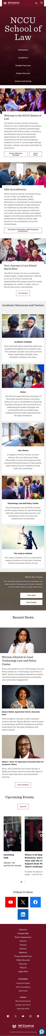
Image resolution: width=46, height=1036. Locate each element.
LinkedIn (38, 1016)
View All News (23, 785)
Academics (23, 58)
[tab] (21, 882)
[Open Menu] (41, 3)
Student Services (23, 66)
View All (23, 806)
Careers (23, 945)
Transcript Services (23, 956)
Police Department (23, 937)
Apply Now (23, 971)
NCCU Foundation (23, 987)
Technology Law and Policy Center (23, 503)
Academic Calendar (23, 342)
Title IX (23, 968)
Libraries (23, 930)
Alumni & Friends (23, 983)
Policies (23, 949)
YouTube (23, 1016)
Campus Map (23, 933)
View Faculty (31, 602)
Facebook (8, 1016)
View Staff (31, 595)
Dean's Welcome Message (15, 154)
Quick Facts (23, 991)
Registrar (23, 952)
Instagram (30, 1016)
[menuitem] (8, 1016)
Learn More (37, 154)
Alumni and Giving (23, 81)
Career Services (23, 73)
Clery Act (23, 964)
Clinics (23, 392)
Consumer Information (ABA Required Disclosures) (23, 230)
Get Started (23, 293)
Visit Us (23, 941)
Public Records (23, 960)
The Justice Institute (23, 553)
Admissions (23, 50)
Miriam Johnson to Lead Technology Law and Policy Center (19, 661)
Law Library (23, 450)
